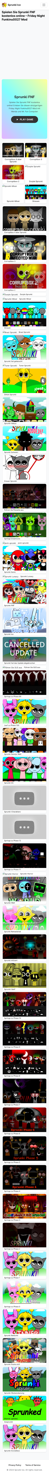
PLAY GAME (26, 119)
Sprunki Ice (14, 4)
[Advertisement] (24, 51)
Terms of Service (32, 1465)
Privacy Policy (15, 1465)
